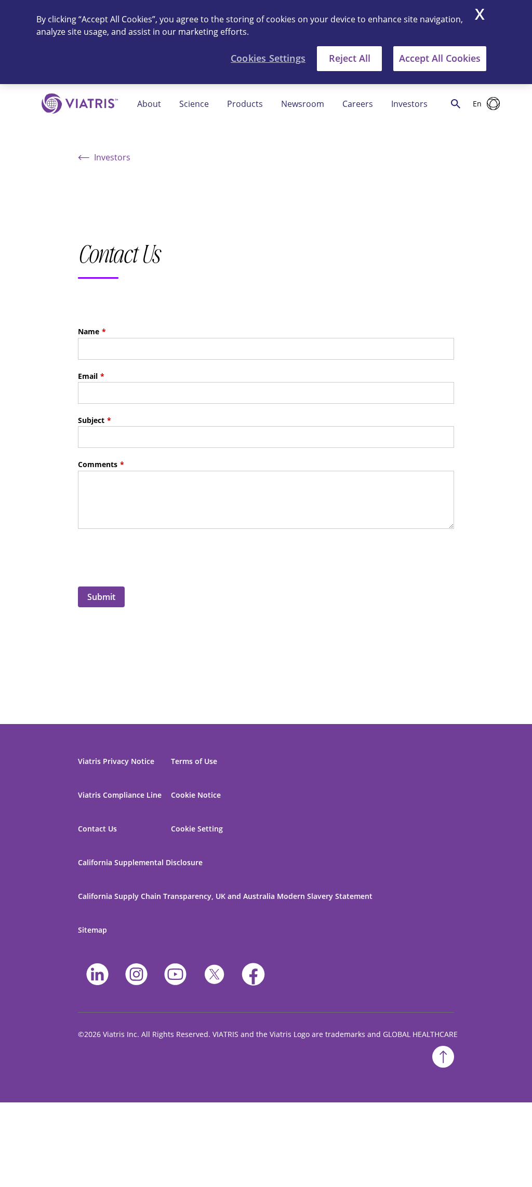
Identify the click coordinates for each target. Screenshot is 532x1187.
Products (245, 104)
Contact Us (97, 829)
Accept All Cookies (440, 58)
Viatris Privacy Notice (116, 761)
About (149, 104)
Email (88, 376)
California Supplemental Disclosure (140, 862)
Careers (357, 104)
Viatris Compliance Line (120, 795)
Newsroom (302, 104)
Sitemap (92, 930)
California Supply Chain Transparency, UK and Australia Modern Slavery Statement (225, 896)
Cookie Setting (197, 829)
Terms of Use (194, 761)
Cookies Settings (268, 58)
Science (194, 104)
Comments (97, 464)
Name (88, 331)
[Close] (480, 15)
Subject (91, 420)
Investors (409, 104)
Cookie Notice (196, 795)
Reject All (349, 58)
